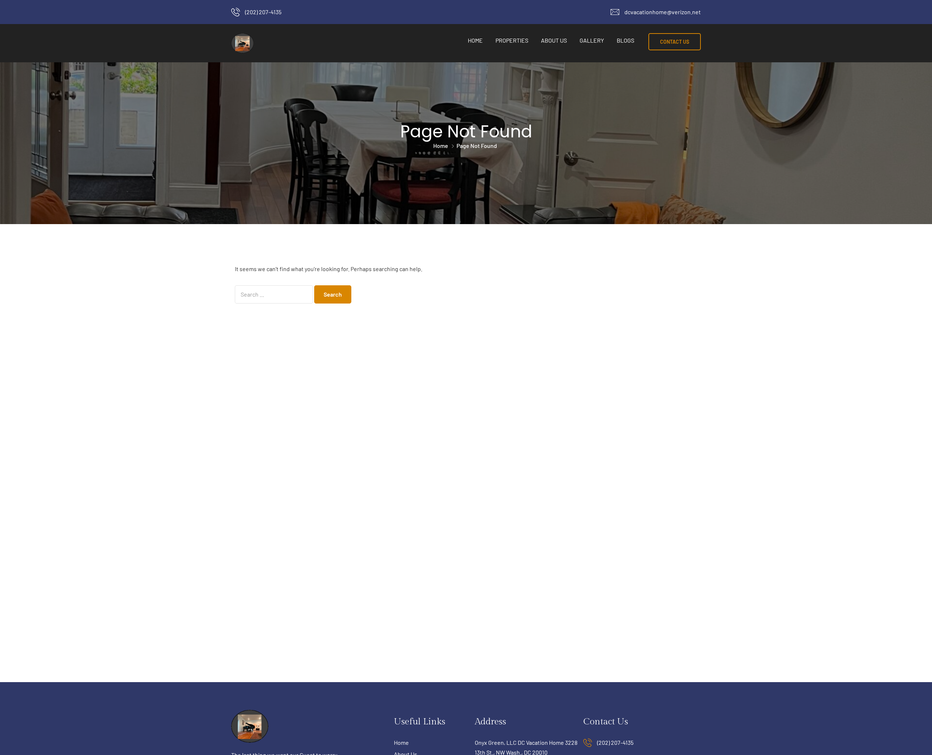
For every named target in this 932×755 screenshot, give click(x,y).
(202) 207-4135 (263, 11)
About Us (554, 40)
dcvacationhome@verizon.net (662, 11)
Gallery (592, 40)
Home (475, 40)
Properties (511, 40)
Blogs (625, 40)
